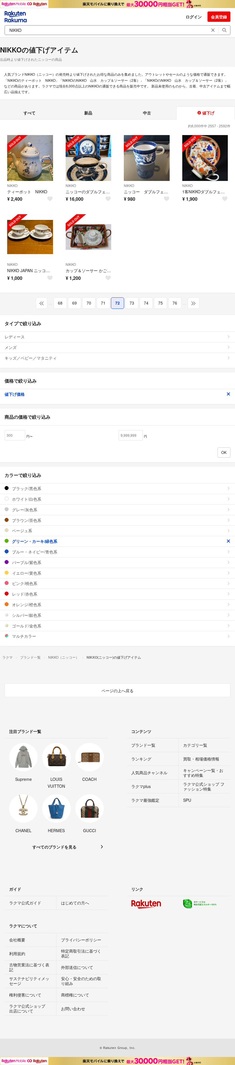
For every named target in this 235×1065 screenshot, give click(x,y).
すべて (29, 113)
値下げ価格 (15, 394)
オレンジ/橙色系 (26, 604)
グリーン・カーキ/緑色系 (34, 541)
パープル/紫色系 (26, 562)
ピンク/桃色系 (24, 583)
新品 (88, 113)
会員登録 (219, 16)
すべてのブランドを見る (54, 847)
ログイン (194, 16)
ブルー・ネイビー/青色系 (34, 552)
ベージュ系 (21, 530)
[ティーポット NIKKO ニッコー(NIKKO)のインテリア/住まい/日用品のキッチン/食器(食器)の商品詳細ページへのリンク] (30, 158)
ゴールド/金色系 (26, 626)
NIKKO (12, 185)
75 (160, 303)
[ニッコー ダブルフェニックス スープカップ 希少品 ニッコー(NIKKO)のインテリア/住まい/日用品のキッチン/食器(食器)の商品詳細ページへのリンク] (147, 158)
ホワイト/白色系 (26, 499)
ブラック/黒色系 (26, 488)
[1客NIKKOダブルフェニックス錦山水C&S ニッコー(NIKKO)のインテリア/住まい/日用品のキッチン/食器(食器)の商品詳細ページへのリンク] (205, 158)
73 (132, 303)
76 (175, 303)
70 (89, 303)
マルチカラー (23, 636)
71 (103, 303)
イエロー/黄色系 (26, 573)
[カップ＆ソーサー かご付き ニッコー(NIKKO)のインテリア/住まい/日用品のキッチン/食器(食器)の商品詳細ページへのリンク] (88, 237)
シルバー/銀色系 (26, 615)
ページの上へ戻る (117, 690)
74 (146, 303)
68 (60, 303)
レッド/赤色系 (24, 594)
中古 (147, 113)
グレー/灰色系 (24, 509)
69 (74, 303)
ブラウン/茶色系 (26, 520)
